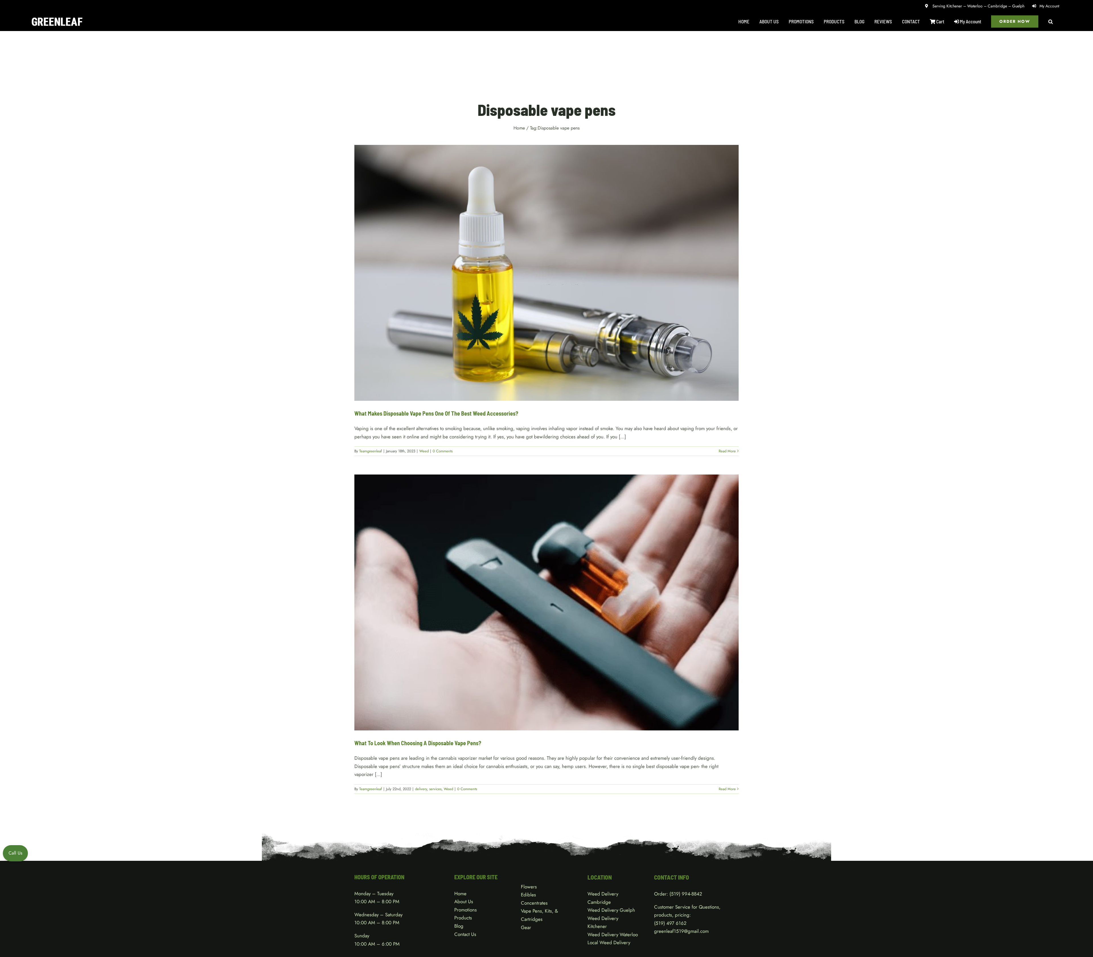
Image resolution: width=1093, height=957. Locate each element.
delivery (533, 608)
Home (460, 893)
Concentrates (534, 903)
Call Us (15, 853)
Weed (546, 278)
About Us (463, 901)
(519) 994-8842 (685, 893)
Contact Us (465, 934)
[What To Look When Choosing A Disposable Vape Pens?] (546, 602)
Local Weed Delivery (608, 942)
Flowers (529, 886)
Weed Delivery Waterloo (612, 934)
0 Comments (443, 451)
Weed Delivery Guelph (611, 910)
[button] (1050, 21)
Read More (727, 451)
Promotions (465, 909)
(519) (660, 923)
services (548, 608)
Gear (526, 927)
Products (463, 917)
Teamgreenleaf (370, 451)
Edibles (528, 894)
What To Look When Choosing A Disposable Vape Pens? (417, 743)
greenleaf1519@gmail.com (681, 931)
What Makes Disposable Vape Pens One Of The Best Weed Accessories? (436, 413)
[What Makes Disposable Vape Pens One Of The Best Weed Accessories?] (546, 273)
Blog (458, 926)
